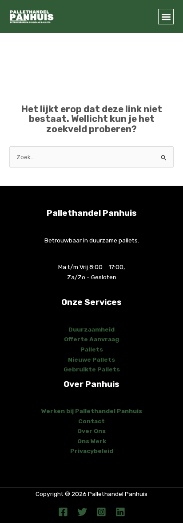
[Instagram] (101, 512)
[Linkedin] (120, 512)
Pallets (91, 349)
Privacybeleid (91, 450)
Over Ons (91, 430)
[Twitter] (82, 512)
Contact (91, 421)
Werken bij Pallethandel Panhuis (91, 410)
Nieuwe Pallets (91, 359)
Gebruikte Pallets (92, 369)
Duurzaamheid (91, 329)
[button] (166, 16)
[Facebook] (63, 512)
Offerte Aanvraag (91, 339)
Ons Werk (91, 441)
